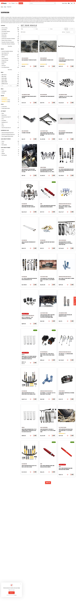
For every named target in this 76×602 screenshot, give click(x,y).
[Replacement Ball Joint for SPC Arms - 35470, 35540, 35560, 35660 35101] (48, 340)
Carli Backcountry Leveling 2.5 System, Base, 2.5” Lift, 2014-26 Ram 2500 (47, 430)
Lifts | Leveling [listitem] (4, 27)
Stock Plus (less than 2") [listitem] (6, 127)
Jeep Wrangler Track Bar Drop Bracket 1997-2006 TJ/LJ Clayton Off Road (29, 170)
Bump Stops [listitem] (4, 35)
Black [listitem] (3, 113)
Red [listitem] (2, 124)
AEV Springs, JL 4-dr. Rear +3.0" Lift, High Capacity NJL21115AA (48, 394)
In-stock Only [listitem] (4, 106)
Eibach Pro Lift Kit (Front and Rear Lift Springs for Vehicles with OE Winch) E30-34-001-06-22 (29, 357)
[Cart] (74, 3)
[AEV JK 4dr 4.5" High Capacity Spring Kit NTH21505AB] (66, 264)
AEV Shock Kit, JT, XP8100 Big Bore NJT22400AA (66, 354)
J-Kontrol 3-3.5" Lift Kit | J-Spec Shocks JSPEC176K (65, 97)
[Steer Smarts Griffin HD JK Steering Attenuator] (66, 379)
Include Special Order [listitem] (6, 108)
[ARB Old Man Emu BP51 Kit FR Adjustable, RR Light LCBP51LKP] (29, 192)
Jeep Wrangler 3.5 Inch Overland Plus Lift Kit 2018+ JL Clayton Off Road (47, 279)
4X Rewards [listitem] (4, 91)
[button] (30, 66)
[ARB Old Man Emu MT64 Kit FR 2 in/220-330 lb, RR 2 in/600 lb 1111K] (29, 379)
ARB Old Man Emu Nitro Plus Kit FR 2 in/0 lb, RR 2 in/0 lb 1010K (29, 466)
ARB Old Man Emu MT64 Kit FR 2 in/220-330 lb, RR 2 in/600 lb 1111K (28, 394)
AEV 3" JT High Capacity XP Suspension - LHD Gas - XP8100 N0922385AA (65, 207)
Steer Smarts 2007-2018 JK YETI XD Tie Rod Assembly (66, 61)
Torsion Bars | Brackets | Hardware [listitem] (8, 43)
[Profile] (71, 3)
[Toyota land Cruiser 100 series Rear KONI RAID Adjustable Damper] (48, 192)
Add (35, 66)
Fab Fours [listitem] (4, 65)
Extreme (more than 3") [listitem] (6, 116)
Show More (10, 46)
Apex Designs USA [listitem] (5, 53)
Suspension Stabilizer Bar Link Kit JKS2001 (29, 97)
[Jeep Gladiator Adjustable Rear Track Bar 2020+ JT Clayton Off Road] (66, 415)
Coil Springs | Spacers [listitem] (6, 31)
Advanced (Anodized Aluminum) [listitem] (8, 132)
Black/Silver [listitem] (4, 115)
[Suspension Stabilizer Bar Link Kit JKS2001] (29, 82)
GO (17, 85)
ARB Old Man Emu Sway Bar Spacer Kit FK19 (47, 243)
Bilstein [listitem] (3, 56)
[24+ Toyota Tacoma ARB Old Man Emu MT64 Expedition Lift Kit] (29, 264)
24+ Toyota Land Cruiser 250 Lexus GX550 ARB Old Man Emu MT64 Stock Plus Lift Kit (66, 170)
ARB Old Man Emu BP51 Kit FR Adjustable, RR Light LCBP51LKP (28, 206)
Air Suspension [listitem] (4, 33)
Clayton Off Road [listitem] (5, 60)
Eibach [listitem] (3, 63)
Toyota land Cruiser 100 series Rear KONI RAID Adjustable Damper (48, 206)
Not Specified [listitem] (4, 144)
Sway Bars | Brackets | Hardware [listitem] (8, 42)
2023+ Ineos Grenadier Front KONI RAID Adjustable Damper (47, 466)
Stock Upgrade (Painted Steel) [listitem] (7, 136)
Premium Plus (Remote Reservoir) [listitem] (8, 134)
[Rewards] (75, 301)
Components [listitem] (4, 36)
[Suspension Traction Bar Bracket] (48, 82)
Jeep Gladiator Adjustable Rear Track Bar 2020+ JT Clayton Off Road (66, 430)
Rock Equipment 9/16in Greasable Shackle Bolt (66, 133)
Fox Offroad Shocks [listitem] (5, 67)
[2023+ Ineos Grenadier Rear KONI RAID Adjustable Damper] (66, 452)
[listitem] (9, 74)
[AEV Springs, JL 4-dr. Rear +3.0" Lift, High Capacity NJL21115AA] (48, 379)
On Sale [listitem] (3, 93)
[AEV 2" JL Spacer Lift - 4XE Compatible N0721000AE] (29, 301)
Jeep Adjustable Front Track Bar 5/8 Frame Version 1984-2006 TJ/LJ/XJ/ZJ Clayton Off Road (47, 316)
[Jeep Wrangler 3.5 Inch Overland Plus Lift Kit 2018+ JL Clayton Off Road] (48, 264)
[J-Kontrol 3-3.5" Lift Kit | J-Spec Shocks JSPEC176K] (66, 82)
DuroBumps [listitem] (4, 62)
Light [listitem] (3, 143)
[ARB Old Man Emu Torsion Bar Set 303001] (29, 228)
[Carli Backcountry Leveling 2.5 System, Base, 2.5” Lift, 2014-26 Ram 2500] (48, 415)
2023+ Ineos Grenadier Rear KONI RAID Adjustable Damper (65, 469)
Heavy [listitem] (3, 141)
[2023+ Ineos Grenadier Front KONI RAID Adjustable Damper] (48, 452)
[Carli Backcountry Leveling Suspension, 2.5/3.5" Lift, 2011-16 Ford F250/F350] (66, 228)
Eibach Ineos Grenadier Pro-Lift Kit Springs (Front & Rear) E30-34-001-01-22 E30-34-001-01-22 (29, 430)
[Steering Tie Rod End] (29, 119)
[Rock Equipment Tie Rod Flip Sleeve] (29, 46)
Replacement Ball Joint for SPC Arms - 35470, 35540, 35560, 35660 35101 (47, 355)
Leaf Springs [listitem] (4, 29)
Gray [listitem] (3, 118)
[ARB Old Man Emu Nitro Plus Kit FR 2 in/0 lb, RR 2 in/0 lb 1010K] (29, 452)
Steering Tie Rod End (26, 132)
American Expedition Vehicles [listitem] (7, 51)
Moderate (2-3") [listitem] (5, 122)
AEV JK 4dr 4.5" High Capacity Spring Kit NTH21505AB (66, 279)
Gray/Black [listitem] (4, 120)
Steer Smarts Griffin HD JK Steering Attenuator (66, 394)
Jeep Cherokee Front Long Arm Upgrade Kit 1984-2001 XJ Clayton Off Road (47, 134)
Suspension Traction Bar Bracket (47, 96)
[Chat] (75, 298)
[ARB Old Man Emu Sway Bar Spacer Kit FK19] (48, 228)
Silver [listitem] (3, 125)
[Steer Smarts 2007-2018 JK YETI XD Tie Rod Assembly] (66, 46)
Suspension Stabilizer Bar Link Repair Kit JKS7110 (65, 315)
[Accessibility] (75, 303)
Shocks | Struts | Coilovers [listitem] (7, 40)
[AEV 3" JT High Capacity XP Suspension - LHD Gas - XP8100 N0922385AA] (66, 192)
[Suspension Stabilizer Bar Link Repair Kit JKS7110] (66, 301)
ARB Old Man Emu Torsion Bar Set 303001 (28, 243)
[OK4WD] (3, 3)
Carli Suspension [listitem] (5, 58)
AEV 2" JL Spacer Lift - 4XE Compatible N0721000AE (27, 318)
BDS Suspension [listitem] (5, 54)
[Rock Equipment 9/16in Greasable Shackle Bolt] (66, 119)
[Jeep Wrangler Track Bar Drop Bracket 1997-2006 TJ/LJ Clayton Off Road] (29, 155)
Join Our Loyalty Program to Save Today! (38, 0)
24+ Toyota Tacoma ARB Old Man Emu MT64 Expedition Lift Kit (29, 279)
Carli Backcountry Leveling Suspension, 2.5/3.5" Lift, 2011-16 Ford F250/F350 (65, 243)
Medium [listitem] (3, 153)
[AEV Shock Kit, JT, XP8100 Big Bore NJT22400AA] (66, 340)
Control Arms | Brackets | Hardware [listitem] (8, 38)
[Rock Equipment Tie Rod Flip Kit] (48, 46)
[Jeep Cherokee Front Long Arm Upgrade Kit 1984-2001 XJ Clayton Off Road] (48, 119)
